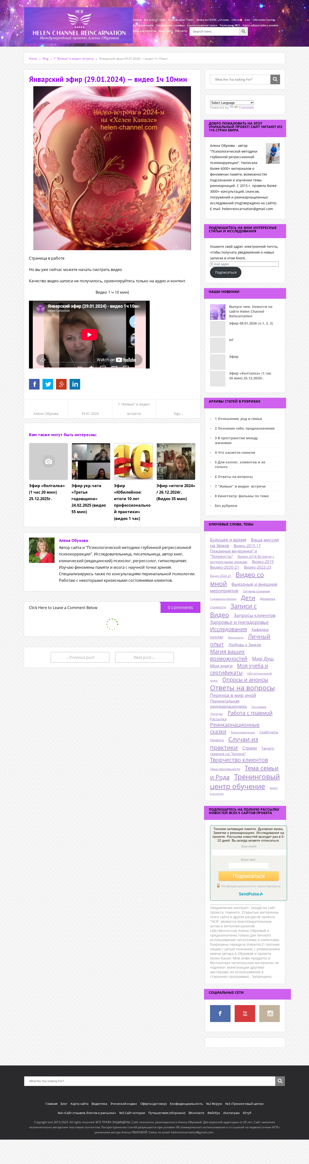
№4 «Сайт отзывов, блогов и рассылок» (87, 1113)
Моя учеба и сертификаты (239, 669)
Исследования (228, 628)
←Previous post (79, 657)
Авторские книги (143, 25)
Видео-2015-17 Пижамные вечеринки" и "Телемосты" (235, 551)
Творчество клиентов (239, 760)
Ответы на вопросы (242, 687)
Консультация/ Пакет (181, 20)
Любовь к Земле (244, 644)
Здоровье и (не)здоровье (239, 622)
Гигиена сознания (256, 591)
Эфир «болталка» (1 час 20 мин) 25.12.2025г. (250, 375)
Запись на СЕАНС (206, 20)
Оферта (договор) (153, 1103)
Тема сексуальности (225, 769)
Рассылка (218, 719)
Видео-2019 (263, 561)
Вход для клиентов (144, 31)
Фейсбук (213, 1113)
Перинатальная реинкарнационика (228, 703)
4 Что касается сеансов (235, 452)
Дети (248, 598)
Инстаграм (231, 1113)
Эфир (234, 356)
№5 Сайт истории (132, 1113)
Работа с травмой (250, 713)
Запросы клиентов (254, 615)
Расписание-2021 (230, 25)
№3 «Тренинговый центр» (244, 1103)
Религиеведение (243, 732)
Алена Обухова (46, 413)
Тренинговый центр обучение (245, 781)
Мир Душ (263, 658)
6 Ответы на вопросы (234, 476)
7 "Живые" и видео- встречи (240, 486)
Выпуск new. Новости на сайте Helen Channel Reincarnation (250, 311)
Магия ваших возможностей (228, 655)
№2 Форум (214, 1103)
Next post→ (144, 657)
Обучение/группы (264, 20)
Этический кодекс (123, 1103)
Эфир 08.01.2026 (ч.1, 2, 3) (251, 323)
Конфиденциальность (186, 1103)
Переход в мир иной (233, 695)
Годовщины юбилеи (223, 599)
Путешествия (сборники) (166, 1113)
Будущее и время (228, 540)
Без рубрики (226, 505)
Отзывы (224, 20)
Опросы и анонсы (245, 679)
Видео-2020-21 (224, 567)
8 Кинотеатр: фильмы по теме (242, 496)
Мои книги (221, 666)
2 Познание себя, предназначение (245, 428)
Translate (246, 107)
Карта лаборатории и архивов (260, 25)
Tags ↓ (178, 413)
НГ (231, 340)
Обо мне (237, 20)
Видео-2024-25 (220, 576)
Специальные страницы (170, 25)
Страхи (249, 748)
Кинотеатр (235, 637)
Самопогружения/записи (202, 25)
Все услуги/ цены (155, 20)
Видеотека (99, 1103)
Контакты (181, 31)
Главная (137, 20)
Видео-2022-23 (257, 567)
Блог (247, 20)
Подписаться (226, 272)
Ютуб (247, 1113)
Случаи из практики (234, 743)
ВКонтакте (196, 1113)
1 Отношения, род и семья (238, 418)
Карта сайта (165, 31)
